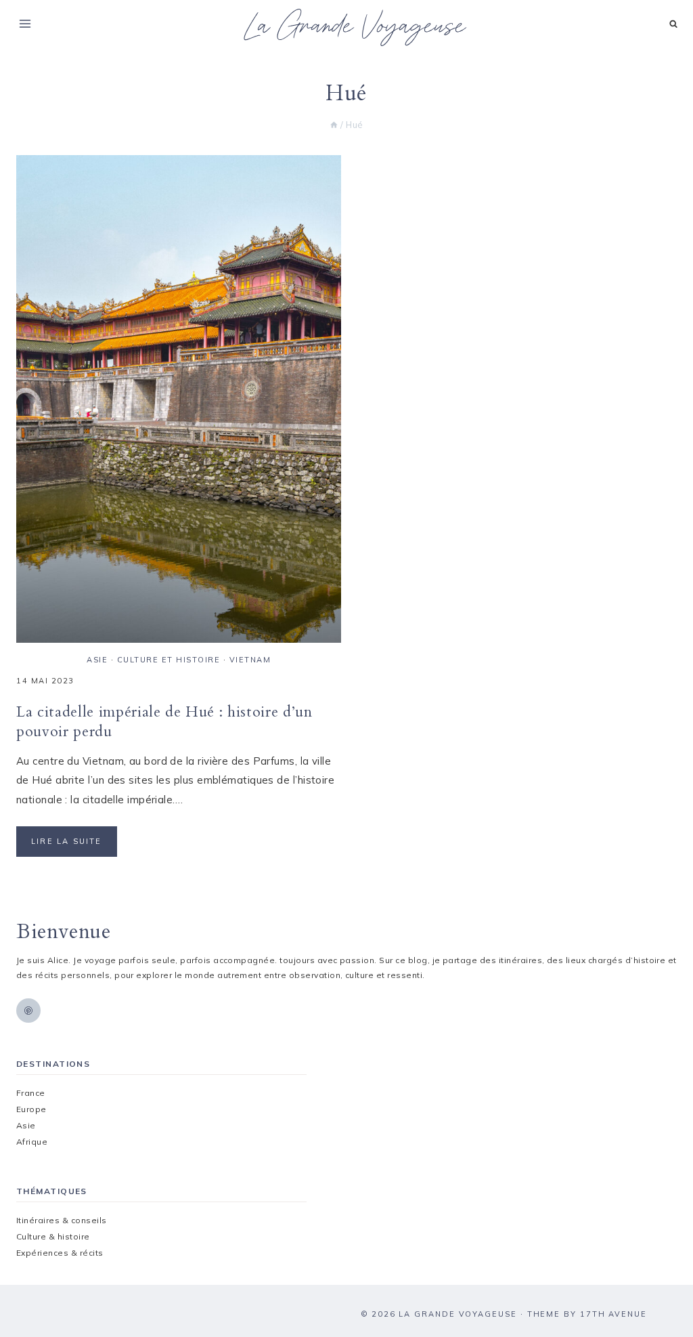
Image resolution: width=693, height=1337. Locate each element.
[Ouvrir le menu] (25, 23)
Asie (97, 659)
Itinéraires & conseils (61, 1220)
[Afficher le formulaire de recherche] (673, 24)
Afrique (31, 1142)
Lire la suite (74, 846)
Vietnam (250, 659)
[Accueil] (334, 124)
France (30, 1093)
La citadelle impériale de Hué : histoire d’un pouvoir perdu (164, 722)
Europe (31, 1109)
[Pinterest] (28, 1010)
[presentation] (178, 399)
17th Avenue (613, 1314)
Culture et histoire (169, 659)
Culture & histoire (53, 1236)
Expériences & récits (60, 1253)
